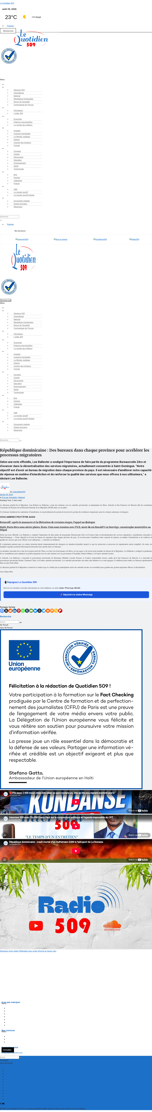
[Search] (1, 220)
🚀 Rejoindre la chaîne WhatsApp (76, 594)
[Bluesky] (35, 611)
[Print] (48, 611)
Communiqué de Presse (24, 104)
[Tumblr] (27, 611)
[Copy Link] (56, 611)
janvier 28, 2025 (6, 494)
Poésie (17, 183)
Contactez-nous (11, 1067)
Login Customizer (12, 1085)
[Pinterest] (19, 611)
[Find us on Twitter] (1, 1104)
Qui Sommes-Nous (12, 1099)
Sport (9, 186)
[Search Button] (20, 622)
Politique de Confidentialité (12, 987)
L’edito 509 (18, 113)
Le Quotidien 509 (7, 3)
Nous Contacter (11, 1093)
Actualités (13, 497)
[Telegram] (44, 611)
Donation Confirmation (14, 1070)
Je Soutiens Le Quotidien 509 (17, 1079)
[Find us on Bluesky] (3, 1104)
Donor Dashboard (12, 1076)
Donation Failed (11, 1073)
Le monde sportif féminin (24, 195)
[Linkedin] (14, 611)
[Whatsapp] (23, 611)
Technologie (19, 169)
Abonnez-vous (8, 31)
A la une (5, 497)
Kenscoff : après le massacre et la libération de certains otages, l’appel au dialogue (47, 522)
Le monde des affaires (23, 125)
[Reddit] (10, 611)
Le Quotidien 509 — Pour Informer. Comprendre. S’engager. (29, 1082)
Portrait (17, 145)
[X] (6, 611)
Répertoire (18, 206)
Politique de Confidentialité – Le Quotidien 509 (24, 1096)
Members (9, 1087)
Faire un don (5, 77)
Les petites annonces (17, 1042)
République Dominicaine (18, 1013)
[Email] (31, 611)
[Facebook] (2, 611)
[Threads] (39, 611)
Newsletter (9, 1090)
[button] (68, 79)
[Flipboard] (60, 611)
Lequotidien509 (18, 491)
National (21, 497)
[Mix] (52, 611)
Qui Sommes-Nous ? (9, 982)
